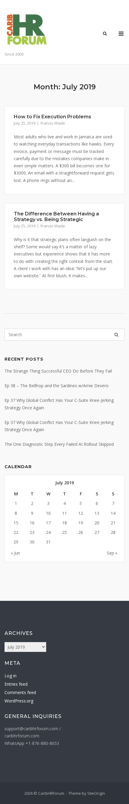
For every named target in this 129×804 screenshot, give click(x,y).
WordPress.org (18, 701)
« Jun (15, 553)
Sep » (112, 553)
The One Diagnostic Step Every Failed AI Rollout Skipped (59, 444)
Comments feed (20, 692)
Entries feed (16, 684)
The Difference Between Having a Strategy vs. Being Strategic (56, 216)
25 (64, 532)
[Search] (116, 335)
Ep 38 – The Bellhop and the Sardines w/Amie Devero (56, 385)
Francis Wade (52, 123)
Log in (10, 676)
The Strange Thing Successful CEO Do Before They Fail (58, 371)
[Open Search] (104, 34)
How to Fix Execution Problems (52, 117)
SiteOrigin (96, 793)
